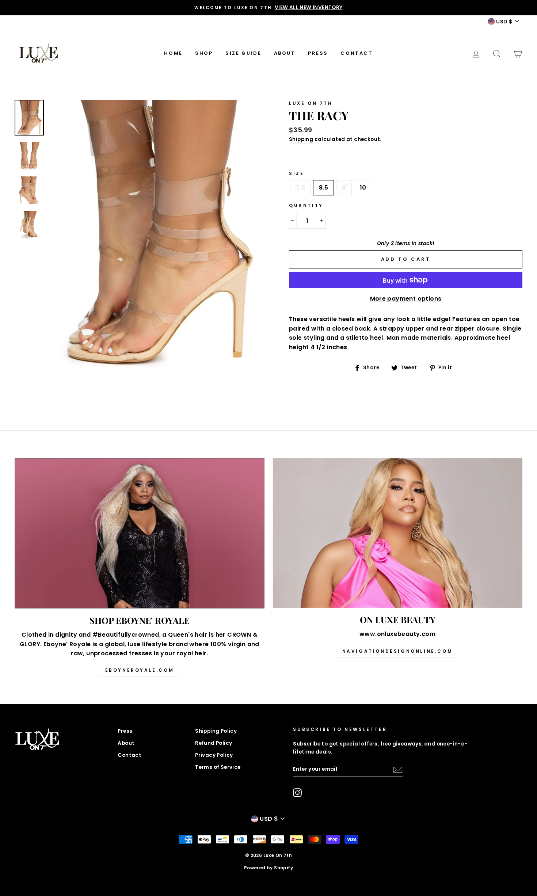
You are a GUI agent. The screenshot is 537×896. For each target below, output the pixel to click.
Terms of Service (217, 767)
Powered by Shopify (268, 868)
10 (363, 187)
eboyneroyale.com (139, 670)
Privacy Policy (214, 755)
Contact (356, 53)
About (285, 53)
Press (318, 53)
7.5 (300, 187)
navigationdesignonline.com (397, 651)
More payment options (406, 298)
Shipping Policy (216, 731)
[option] (268, 8)
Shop (204, 53)
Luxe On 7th (311, 103)
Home (173, 53)
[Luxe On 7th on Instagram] (297, 792)
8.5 (323, 187)
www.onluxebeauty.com (397, 634)
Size (296, 173)
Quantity (306, 205)
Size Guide (243, 53)
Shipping (301, 139)
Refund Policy (213, 743)
